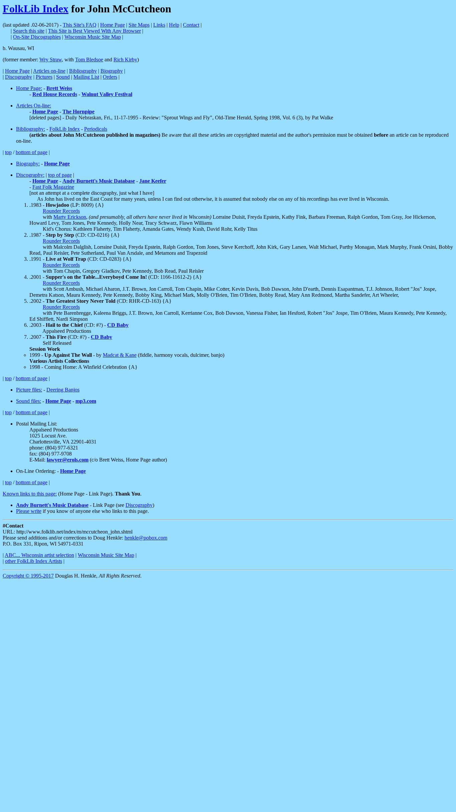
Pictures (44, 77)
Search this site (28, 31)
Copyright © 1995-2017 (28, 576)
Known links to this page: (30, 494)
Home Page (112, 25)
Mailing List (86, 77)
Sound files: (28, 401)
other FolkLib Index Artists (33, 561)
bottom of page (31, 152)
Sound (63, 77)
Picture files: (29, 389)
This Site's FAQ (79, 25)
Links (159, 25)
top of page (60, 175)
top (8, 152)
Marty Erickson (69, 217)
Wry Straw (50, 59)
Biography (111, 71)
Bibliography (83, 71)
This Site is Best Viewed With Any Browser (94, 31)
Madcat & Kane (120, 355)
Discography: (30, 175)
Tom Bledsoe (89, 59)
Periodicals (95, 129)
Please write (28, 511)
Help (174, 25)
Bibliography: (30, 129)
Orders (110, 77)
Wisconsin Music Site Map (92, 37)
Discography (18, 77)
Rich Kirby (125, 59)
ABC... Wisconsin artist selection (39, 555)
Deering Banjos (62, 389)
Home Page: (29, 88)
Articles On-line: (33, 105)
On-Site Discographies (37, 37)
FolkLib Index (35, 9)
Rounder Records (61, 211)
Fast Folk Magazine (53, 187)
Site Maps (139, 25)
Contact (191, 25)
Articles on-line (49, 71)
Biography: (28, 163)
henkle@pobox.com (146, 538)
